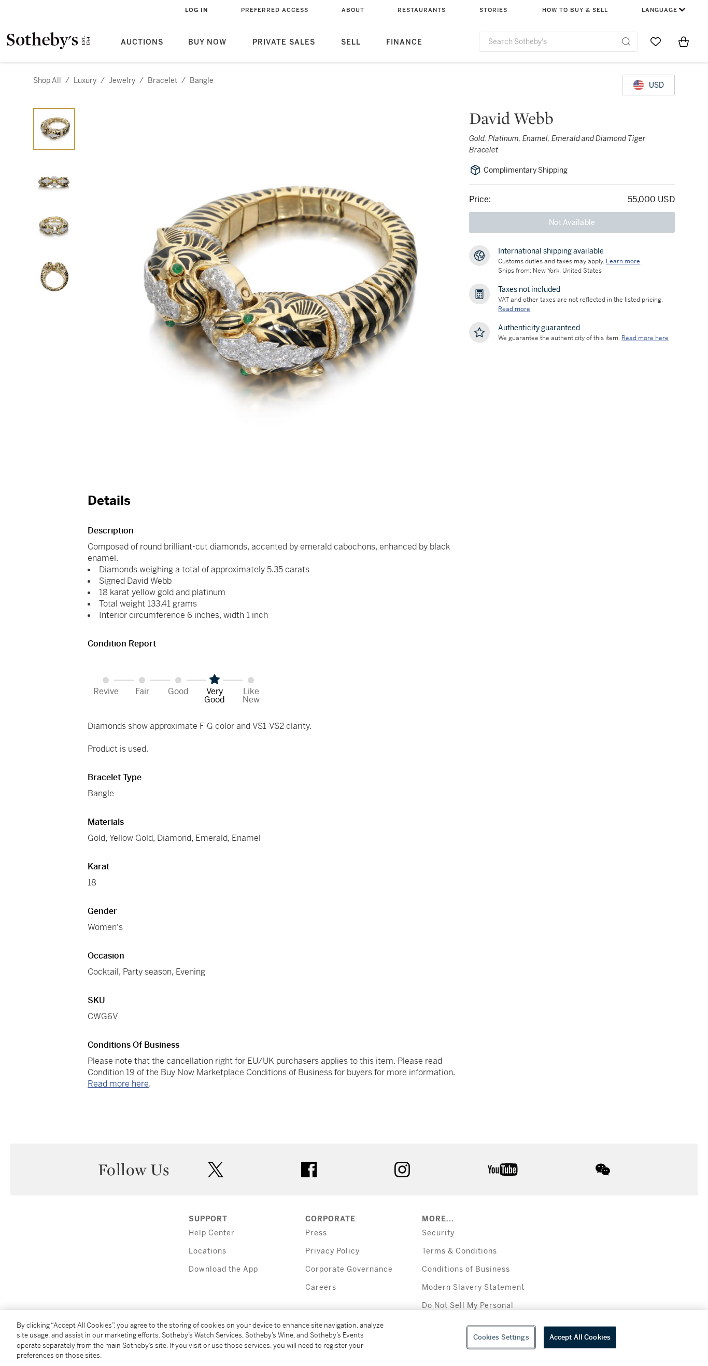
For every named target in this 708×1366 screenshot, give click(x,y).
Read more (514, 309)
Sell (351, 42)
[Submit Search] (626, 41)
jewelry (122, 80)
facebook (309, 1169)
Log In (196, 10)
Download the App (223, 1269)
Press (316, 1233)
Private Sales (283, 42)
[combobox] (558, 42)
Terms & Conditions (459, 1251)
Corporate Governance (349, 1269)
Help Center (212, 1233)
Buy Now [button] (207, 42)
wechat (603, 1169)
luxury (85, 80)
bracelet (162, 80)
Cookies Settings (501, 1337)
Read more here (118, 1083)
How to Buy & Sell (575, 10)
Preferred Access (274, 10)
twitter (215, 1170)
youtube (503, 1169)
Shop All (47, 80)
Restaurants (422, 10)
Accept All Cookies (580, 1337)
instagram (402, 1169)
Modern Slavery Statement (473, 1287)
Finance (404, 42)
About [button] (353, 10)
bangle (202, 80)
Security (438, 1233)
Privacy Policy (332, 1251)
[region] (354, 1338)
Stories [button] (493, 10)
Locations (207, 1251)
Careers (320, 1287)
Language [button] (659, 10)
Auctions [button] (142, 42)
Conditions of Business (466, 1269)
